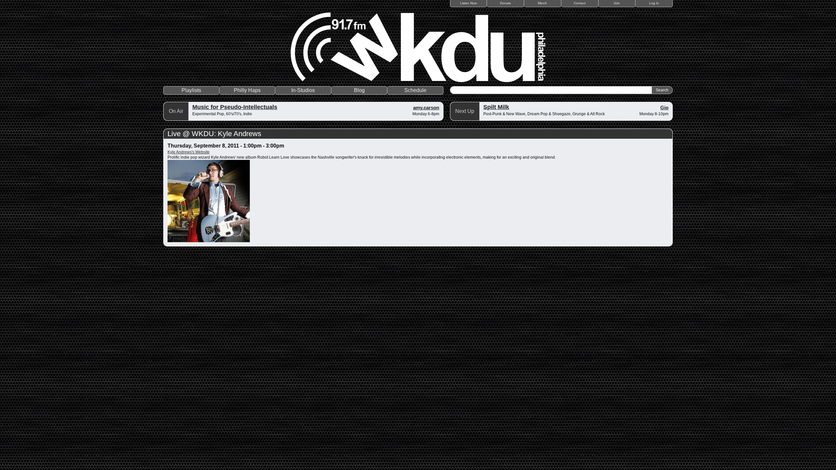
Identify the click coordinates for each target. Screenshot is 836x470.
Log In (654, 3)
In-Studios (303, 90)
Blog (359, 90)
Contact (580, 3)
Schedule (415, 90)
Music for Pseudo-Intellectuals (234, 107)
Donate (505, 3)
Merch (542, 3)
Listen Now (468, 3)
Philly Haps (247, 90)
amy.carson (426, 107)
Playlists (191, 90)
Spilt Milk (496, 107)
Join (617, 3)
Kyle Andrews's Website (189, 152)
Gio (664, 107)
